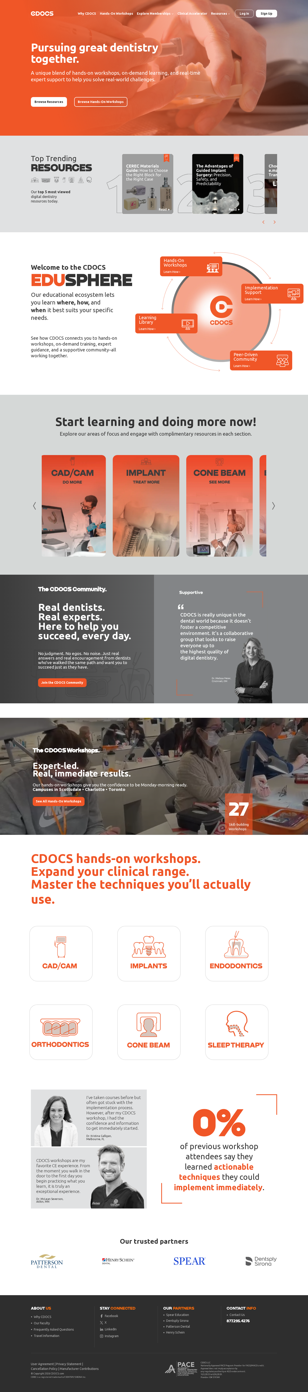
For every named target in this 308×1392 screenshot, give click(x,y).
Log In (244, 13)
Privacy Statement (68, 1364)
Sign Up (266, 13)
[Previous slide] (160, 639)
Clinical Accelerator (192, 13)
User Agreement (42, 1364)
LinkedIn (111, 1329)
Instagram (112, 1336)
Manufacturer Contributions (79, 1369)
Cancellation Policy (44, 1369)
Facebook (111, 1316)
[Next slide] (274, 222)
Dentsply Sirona (177, 1320)
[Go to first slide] (270, 639)
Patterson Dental (178, 1326)
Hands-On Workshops (116, 13)
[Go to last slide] (263, 222)
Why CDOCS (87, 13)
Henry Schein (175, 1332)
